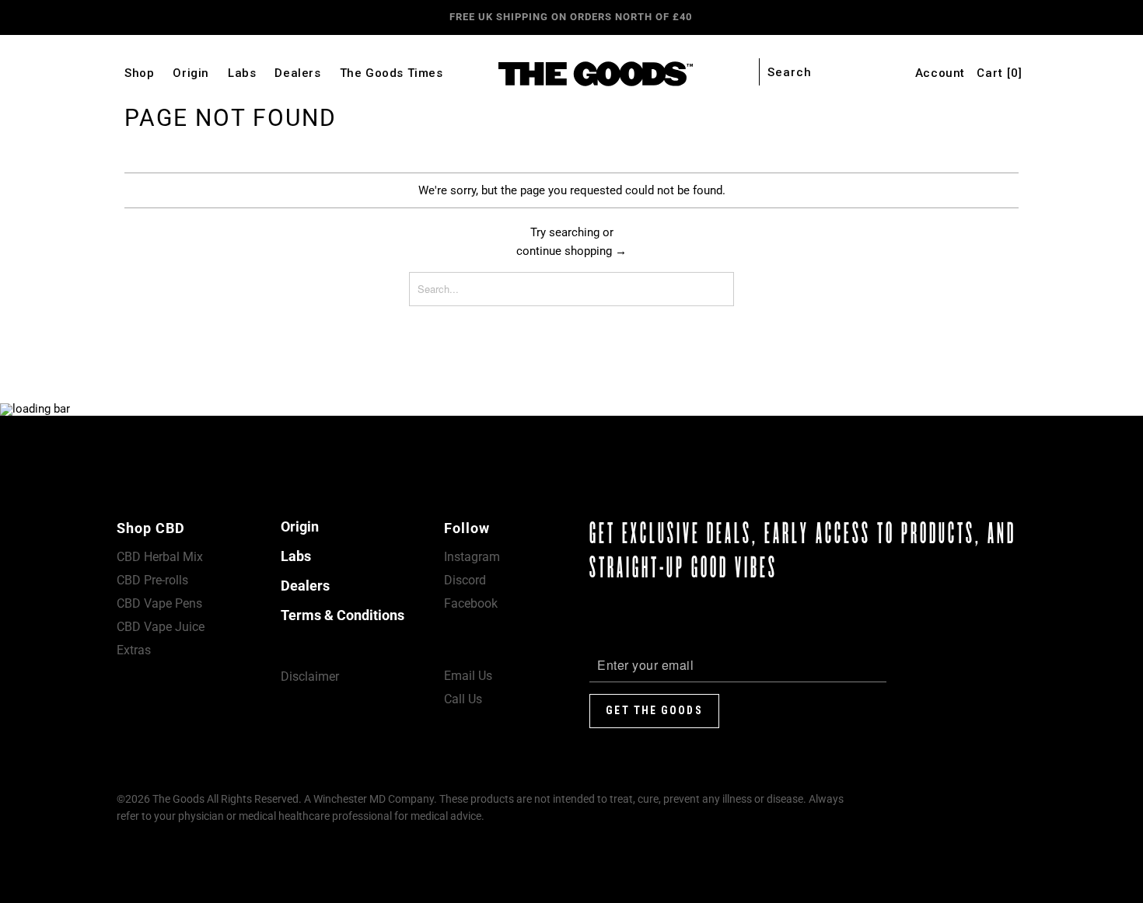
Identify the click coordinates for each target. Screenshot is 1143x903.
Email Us (468, 675)
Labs (242, 73)
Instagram (472, 556)
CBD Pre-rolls (152, 580)
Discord (465, 580)
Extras (134, 650)
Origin (191, 73)
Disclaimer (310, 676)
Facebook (471, 603)
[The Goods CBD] (571, 73)
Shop (139, 73)
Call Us (463, 699)
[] (999, 73)
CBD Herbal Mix (160, 556)
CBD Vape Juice (160, 626)
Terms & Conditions (342, 615)
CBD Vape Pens (159, 603)
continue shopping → (571, 251)
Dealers (297, 73)
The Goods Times (391, 73)
